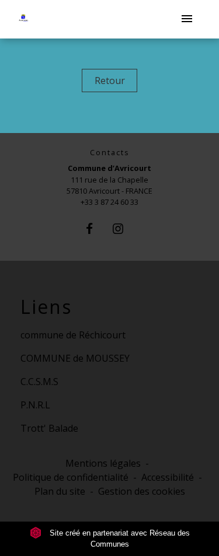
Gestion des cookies (141, 491)
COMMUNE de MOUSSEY (75, 358)
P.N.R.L (35, 404)
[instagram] (124, 228)
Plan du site (59, 491)
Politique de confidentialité (70, 477)
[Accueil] (31, 19)
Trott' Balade (49, 428)
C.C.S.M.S (39, 381)
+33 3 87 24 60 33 (109, 202)
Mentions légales (103, 463)
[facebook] (95, 228)
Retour (110, 80)
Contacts (110, 152)
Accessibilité (167, 477)
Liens (46, 307)
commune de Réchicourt (73, 334)
